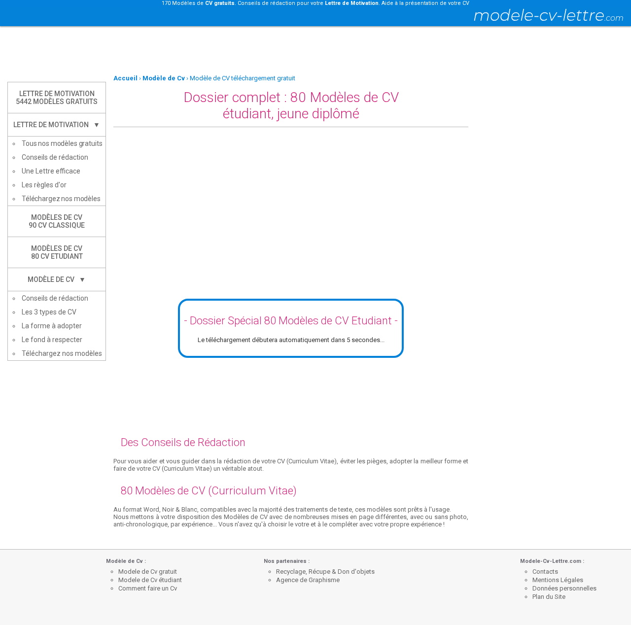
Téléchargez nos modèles (61, 199)
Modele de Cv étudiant (150, 580)
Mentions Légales (557, 580)
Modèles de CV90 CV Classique (57, 221)
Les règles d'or (44, 185)
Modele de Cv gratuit (147, 571)
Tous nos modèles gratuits (62, 143)
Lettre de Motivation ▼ (56, 125)
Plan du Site (548, 596)
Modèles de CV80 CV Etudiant (57, 252)
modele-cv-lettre (548, 15)
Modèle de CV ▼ (57, 279)
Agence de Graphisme (308, 580)
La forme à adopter (52, 326)
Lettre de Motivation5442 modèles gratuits (57, 97)
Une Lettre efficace (51, 171)
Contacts (545, 571)
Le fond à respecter (52, 340)
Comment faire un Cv (147, 588)
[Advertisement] (315, 51)
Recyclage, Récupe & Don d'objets (325, 571)
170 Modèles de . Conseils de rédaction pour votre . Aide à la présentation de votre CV (315, 3)
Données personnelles (564, 588)
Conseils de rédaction (55, 157)
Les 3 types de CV (49, 312)
